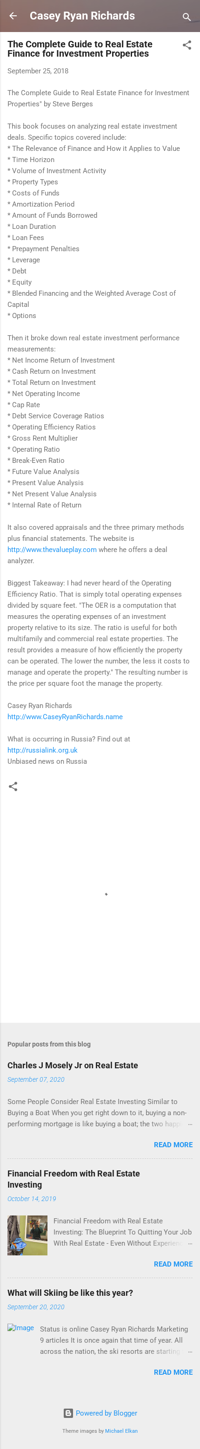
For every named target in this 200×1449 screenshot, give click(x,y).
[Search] (187, 19)
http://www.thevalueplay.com (52, 550)
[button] (187, 46)
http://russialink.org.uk (42, 750)
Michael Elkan (121, 1431)
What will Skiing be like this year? (70, 1293)
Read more (173, 1145)
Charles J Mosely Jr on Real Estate (72, 1065)
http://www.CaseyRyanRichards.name (65, 717)
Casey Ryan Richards (82, 15)
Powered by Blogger (105, 1413)
